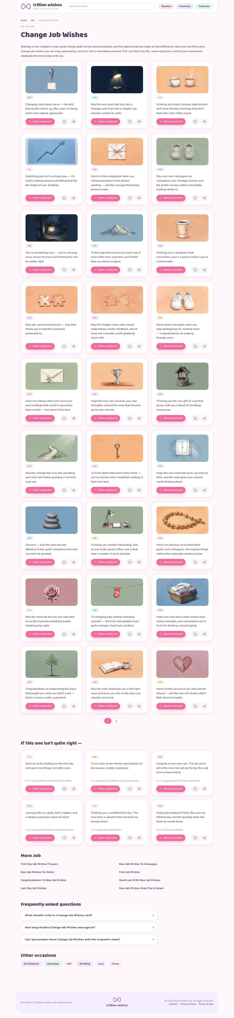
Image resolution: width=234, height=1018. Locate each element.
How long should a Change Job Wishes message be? (60, 927)
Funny (115, 963)
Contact (173, 1004)
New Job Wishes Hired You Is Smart (141, 888)
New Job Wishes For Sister (37, 872)
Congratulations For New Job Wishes (181, 780)
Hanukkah (53, 963)
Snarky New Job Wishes (109, 829)
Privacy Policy (188, 1004)
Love (101, 963)
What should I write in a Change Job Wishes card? (58, 915)
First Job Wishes (129, 872)
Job (32, 20)
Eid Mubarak (31, 963)
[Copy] (64, 121)
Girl (69, 963)
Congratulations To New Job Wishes (43, 880)
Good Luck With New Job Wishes (139, 880)
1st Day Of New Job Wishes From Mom (51, 780)
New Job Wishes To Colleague (138, 864)
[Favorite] (74, 121)
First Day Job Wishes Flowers (39, 864)
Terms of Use (206, 1004)
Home (24, 20)
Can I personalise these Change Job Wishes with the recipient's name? (72, 939)
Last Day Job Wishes (34, 888)
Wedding (84, 963)
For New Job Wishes (172, 829)
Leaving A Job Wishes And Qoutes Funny (118, 780)
